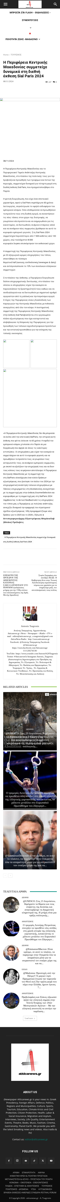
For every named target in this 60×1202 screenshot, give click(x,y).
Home (6, 54)
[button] (5, 4)
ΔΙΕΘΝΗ (29, 729)
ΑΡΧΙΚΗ (16, 1172)
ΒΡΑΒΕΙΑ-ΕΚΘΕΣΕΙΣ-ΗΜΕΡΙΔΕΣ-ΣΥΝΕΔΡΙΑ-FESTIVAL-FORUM (30, 1192)
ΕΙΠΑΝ (24, 969)
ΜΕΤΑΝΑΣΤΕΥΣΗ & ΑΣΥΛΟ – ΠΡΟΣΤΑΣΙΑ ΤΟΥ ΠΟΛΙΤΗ (28, 1179)
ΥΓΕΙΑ (33, 1189)
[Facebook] (9, 1161)
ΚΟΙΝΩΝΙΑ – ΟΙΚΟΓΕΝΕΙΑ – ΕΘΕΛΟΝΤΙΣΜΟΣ (28, 1182)
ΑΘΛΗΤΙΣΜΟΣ (29, 789)
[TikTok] (34, 1161)
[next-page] (10, 876)
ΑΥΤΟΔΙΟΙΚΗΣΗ (45, 1189)
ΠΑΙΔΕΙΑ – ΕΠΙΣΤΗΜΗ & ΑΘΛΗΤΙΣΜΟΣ (22, 1186)
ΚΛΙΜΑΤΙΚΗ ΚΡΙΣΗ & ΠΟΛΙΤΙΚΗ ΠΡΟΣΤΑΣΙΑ (29, 1176)
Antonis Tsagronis (30, 626)
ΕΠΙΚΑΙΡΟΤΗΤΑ (28, 1172)
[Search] (55, 4)
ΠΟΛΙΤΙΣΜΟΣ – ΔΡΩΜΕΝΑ (17, 1189)
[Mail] (26, 1161)
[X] (43, 1161)
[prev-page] (5, 876)
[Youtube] (51, 1161)
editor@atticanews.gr (36, 1139)
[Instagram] (17, 1161)
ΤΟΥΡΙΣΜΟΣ (16, 54)
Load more (29, 1018)
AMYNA (41, 1172)
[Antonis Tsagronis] (30, 613)
